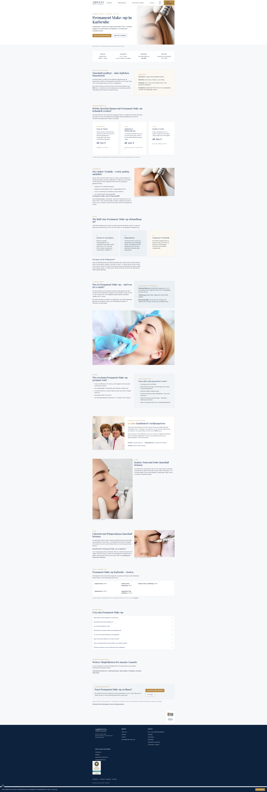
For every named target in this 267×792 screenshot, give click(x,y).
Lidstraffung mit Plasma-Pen (99, 671)
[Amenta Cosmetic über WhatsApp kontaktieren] (3, 785)
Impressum (98, 752)
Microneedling (123, 671)
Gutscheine (151, 737)
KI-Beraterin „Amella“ (153, 744)
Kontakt (124, 734)
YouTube (114, 779)
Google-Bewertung (100, 759)
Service (152, 2)
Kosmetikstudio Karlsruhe (128, 739)
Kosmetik (109, 2)
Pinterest (102, 779)
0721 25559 (150, 694)
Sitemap (97, 754)
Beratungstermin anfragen (102, 35)
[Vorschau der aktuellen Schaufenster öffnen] (170, 714)
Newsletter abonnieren (154, 742)
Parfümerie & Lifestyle (138, 2)
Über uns (160, 2)
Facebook (95, 779)
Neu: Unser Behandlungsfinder (156, 732)
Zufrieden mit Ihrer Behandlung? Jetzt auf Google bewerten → (108, 704)
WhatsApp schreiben (120, 35)
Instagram (108, 779)
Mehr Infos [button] (54, 789)
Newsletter (151, 739)
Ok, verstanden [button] (260, 789)
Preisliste (136, 598)
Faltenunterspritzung (113, 671)
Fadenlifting (131, 671)
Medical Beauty (122, 2)
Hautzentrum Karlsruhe (101, 757)
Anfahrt (124, 737)
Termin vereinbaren (168, 2)
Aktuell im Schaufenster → (170, 719)
